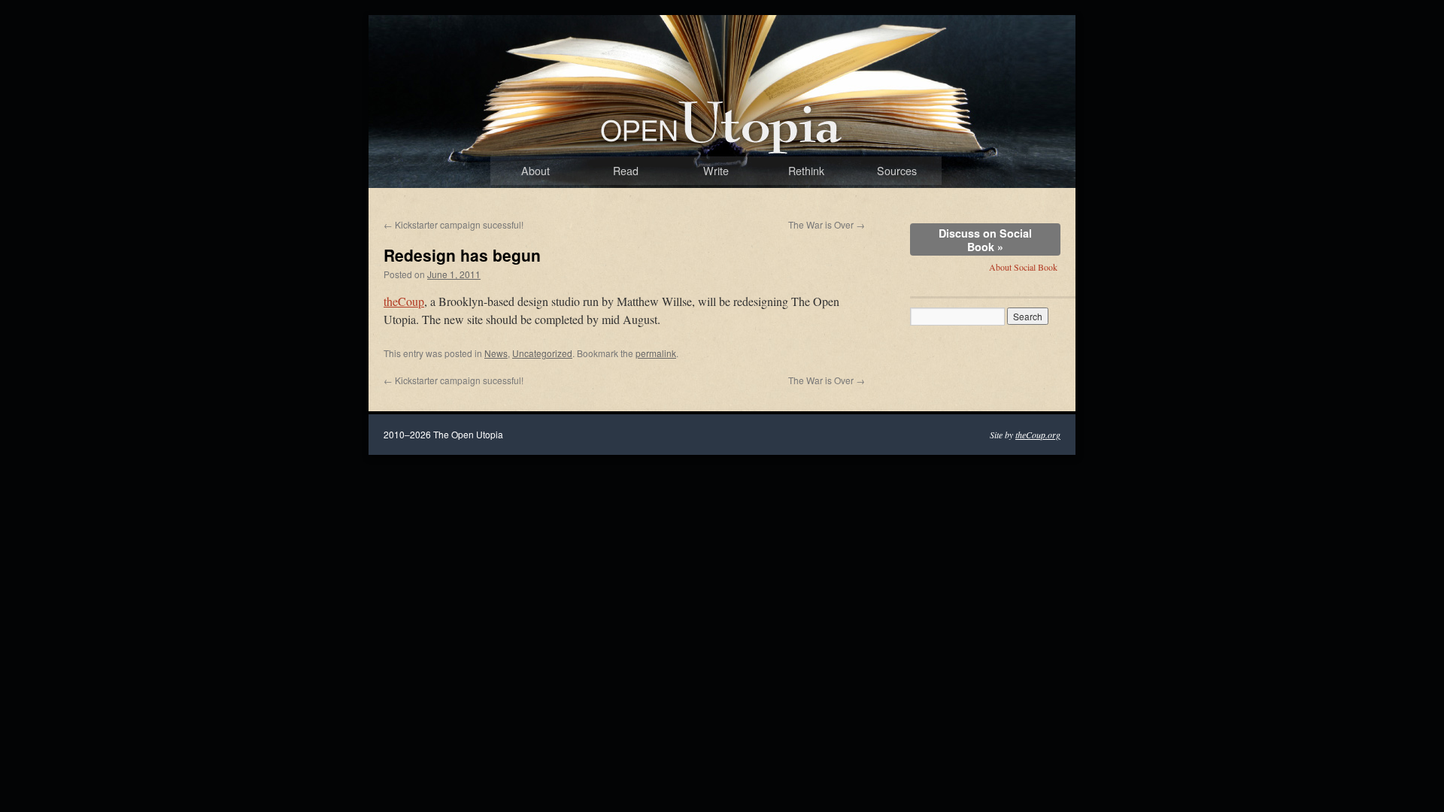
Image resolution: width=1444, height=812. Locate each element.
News (496, 353)
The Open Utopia (679, 156)
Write (716, 170)
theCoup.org (1037, 435)
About (535, 170)
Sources (897, 170)
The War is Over (826, 224)
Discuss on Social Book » (985, 240)
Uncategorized (542, 353)
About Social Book (1023, 267)
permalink (656, 353)
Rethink (806, 170)
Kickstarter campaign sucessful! (453, 224)
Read (626, 170)
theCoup (404, 301)
